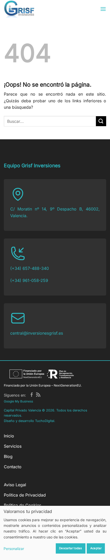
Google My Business (18, 401)
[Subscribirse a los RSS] (38, 395)
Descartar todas (70, 548)
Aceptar (96, 548)
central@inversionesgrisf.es (36, 333)
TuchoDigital (44, 421)
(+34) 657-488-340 (29, 268)
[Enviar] (101, 121)
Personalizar (14, 548)
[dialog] (55, 533)
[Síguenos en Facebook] (31, 395)
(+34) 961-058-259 (29, 280)
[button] (103, 9)
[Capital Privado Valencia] (28, 9)
